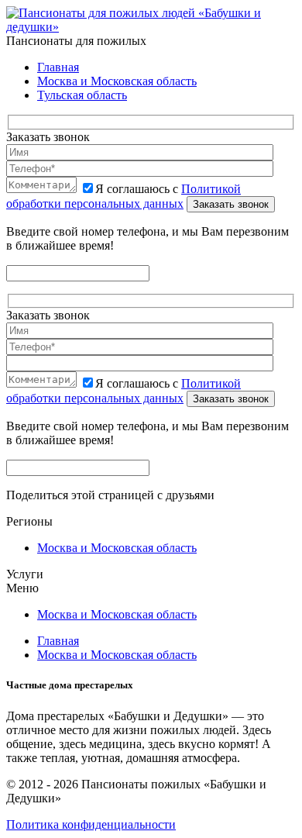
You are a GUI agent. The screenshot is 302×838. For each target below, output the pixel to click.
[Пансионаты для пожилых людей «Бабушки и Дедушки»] (151, 26)
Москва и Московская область (117, 81)
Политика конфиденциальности (91, 824)
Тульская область (82, 95)
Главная (58, 67)
